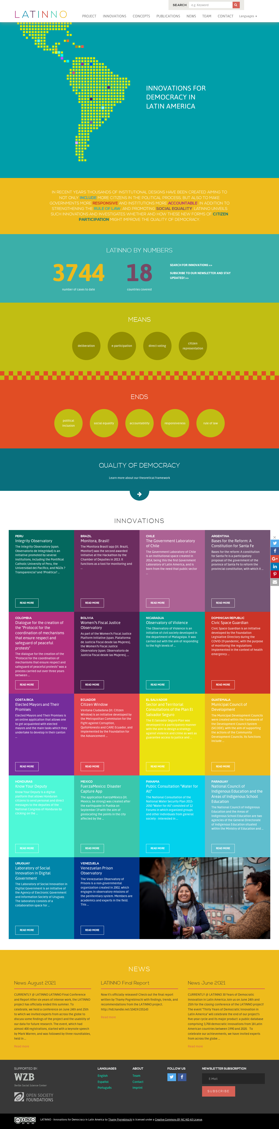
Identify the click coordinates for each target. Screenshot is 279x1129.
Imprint (138, 1087)
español (103, 1082)
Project (89, 16)
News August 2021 (35, 983)
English (103, 1075)
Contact (225, 16)
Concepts (141, 16)
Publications (168, 16)
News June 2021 (206, 983)
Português (105, 1087)
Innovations (114, 16)
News (191, 16)
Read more (21, 1046)
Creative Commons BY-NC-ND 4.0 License (178, 1119)
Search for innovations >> (191, 265)
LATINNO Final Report (125, 983)
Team (206, 16)
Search (180, 5)
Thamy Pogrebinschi (120, 1119)
